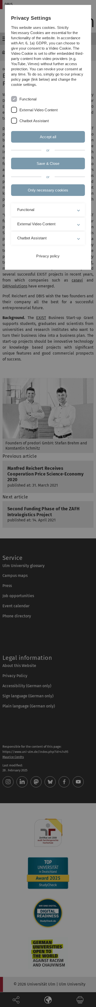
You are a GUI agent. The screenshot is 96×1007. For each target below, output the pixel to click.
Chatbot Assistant (34, 121)
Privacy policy (48, 256)
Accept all (48, 137)
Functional (27, 99)
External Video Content (38, 110)
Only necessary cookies (48, 190)
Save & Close (48, 163)
